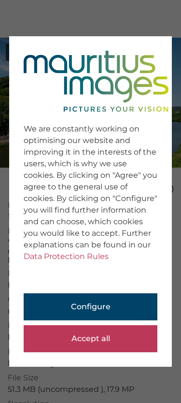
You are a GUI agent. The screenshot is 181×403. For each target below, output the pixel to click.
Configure (91, 306)
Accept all (90, 338)
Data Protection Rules (66, 256)
